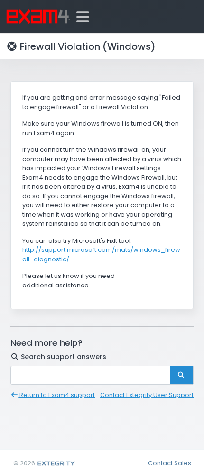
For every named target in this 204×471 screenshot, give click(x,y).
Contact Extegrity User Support (147, 394)
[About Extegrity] (56, 463)
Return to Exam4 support (56, 394)
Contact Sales (169, 463)
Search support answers (62, 356)
